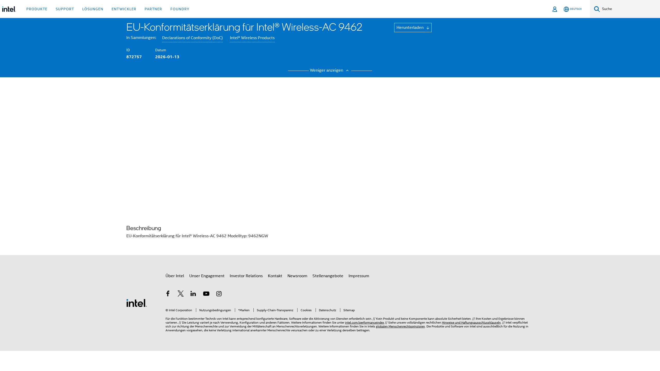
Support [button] (65, 9)
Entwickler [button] (124, 9)
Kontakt (275, 276)
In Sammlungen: (141, 37)
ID (128, 50)
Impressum (359, 276)
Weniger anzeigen (327, 70)
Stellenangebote (327, 276)
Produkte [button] (36, 9)
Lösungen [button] (92, 9)
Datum (160, 50)
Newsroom (297, 276)
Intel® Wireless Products (252, 37)
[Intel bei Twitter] (180, 294)
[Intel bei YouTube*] (206, 294)
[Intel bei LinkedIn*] (193, 294)
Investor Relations (246, 276)
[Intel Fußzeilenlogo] (136, 302)
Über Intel (175, 276)
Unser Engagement (207, 276)
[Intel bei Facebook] (167, 294)
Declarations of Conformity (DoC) (192, 37)
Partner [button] (153, 9)
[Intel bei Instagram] (218, 294)
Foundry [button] (179, 9)
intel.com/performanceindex (364, 322)
